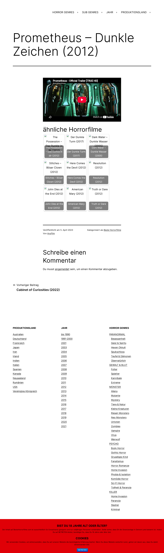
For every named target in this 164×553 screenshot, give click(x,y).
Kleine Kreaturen (120, 408)
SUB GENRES (90, 12)
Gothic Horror (118, 452)
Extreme (115, 382)
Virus (113, 435)
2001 (63, 343)
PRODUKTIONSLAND (134, 12)
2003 (64, 347)
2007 (64, 365)
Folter (114, 369)
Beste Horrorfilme (112, 230)
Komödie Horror (119, 478)
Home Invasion (119, 470)
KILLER (113, 492)
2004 (64, 351)
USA (15, 387)
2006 (64, 360)
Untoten (115, 421)
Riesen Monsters (120, 413)
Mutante (115, 395)
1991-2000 (67, 338)
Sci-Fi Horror (118, 483)
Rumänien (18, 382)
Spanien (17, 369)
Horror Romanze (120, 465)
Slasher (115, 505)
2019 (63, 417)
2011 (63, 382)
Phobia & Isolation (121, 474)
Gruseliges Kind (119, 457)
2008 (64, 369)
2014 (63, 395)
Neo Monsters (118, 417)
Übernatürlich (118, 360)
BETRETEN (82, 550)
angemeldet (62, 269)
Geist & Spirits (118, 343)
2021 (63, 426)
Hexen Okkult (118, 347)
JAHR (109, 12)
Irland (16, 356)
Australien (18, 334)
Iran (15, 351)
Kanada (17, 373)
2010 (63, 378)
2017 (63, 408)
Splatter (115, 373)
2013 (63, 391)
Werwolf (115, 439)
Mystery (115, 400)
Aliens (114, 391)
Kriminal (115, 509)
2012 (63, 387)
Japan (16, 347)
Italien (16, 365)
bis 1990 (65, 334)
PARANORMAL (117, 334)
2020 (64, 421)
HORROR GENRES (63, 12)
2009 (64, 373)
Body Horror (118, 448)
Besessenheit (118, 338)
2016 (63, 404)
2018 (63, 413)
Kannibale (116, 378)
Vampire (115, 430)
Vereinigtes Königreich (25, 391)
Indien (16, 360)
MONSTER (115, 387)
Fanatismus (117, 461)
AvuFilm (51, 233)
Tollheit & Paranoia (121, 487)
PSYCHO (114, 443)
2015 (63, 400)
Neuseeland (19, 378)
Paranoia (116, 500)
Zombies (115, 426)
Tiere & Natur (118, 404)
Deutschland (19, 338)
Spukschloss (118, 351)
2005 (64, 356)
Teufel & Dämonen (121, 356)
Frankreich (18, 343)
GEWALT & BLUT (118, 365)
